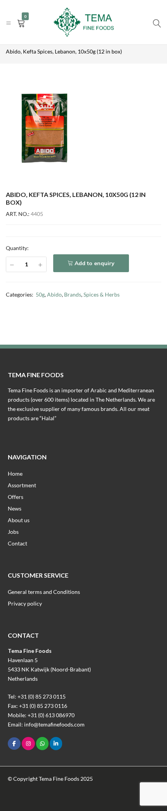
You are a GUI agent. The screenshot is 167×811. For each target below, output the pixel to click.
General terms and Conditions (44, 591)
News (14, 508)
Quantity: (17, 248)
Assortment (22, 485)
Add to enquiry (95, 263)
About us (19, 520)
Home (15, 473)
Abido (54, 294)
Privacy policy (25, 603)
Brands (72, 294)
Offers (15, 497)
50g (40, 294)
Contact (17, 543)
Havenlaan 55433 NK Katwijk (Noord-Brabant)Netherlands (49, 669)
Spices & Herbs (102, 294)
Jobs (13, 531)
